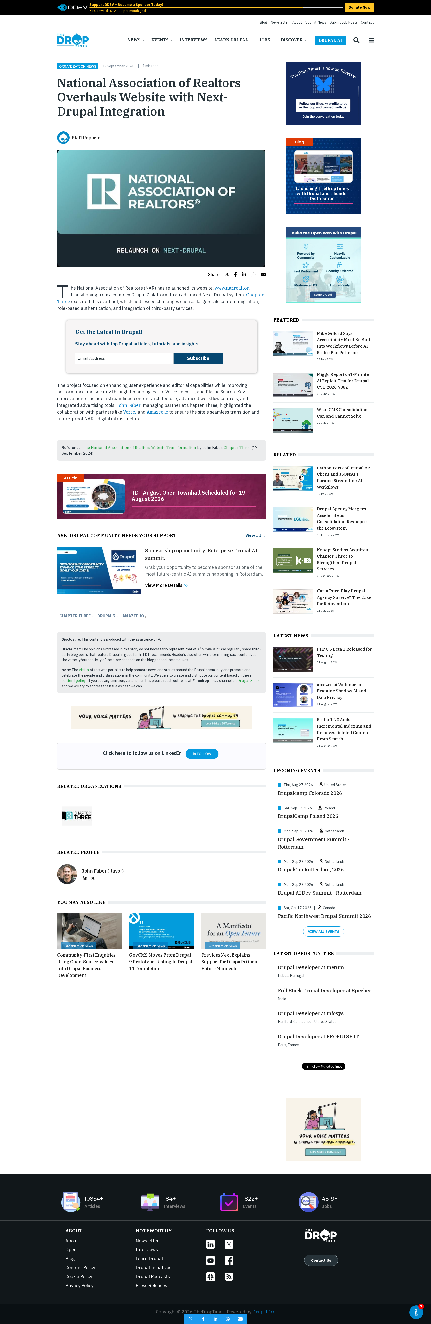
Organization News (77, 66)
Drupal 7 (106, 615)
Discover (292, 39)
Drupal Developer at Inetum (311, 967)
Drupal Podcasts (153, 1276)
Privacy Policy (79, 1285)
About (297, 22)
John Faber (129, 405)
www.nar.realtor (232, 288)
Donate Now (359, 7)
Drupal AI (330, 40)
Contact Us (321, 1260)
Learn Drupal (231, 39)
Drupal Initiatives (153, 1267)
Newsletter (280, 22)
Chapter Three (237, 447)
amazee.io (133, 615)
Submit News (315, 22)
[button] (218, 274)
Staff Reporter (87, 138)
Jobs (264, 39)
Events (160, 39)
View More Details (163, 585)
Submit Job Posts (344, 22)
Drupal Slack (248, 680)
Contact (367, 22)
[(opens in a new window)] (72, 7)
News (133, 39)
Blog (263, 22)
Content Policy (80, 1267)
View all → (255, 535)
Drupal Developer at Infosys (311, 1013)
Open (71, 1249)
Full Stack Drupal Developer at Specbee (324, 990)
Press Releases (151, 1285)
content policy (74, 680)
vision (84, 669)
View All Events (323, 931)
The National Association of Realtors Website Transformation (139, 447)
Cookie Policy (78, 1276)
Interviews (194, 39)
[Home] (73, 40)
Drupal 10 (263, 1312)
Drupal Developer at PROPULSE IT (318, 1036)
